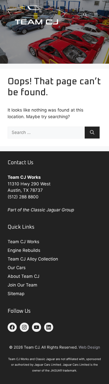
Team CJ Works (23, 241)
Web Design (89, 347)
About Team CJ (23, 276)
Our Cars (17, 267)
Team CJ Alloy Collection (33, 259)
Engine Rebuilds (24, 250)
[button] (85, 14)
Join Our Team (22, 284)
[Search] (92, 133)
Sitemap (16, 293)
